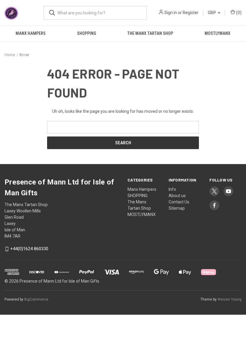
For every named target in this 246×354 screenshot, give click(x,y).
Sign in (170, 12)
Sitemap (177, 208)
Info (172, 189)
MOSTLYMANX (142, 214)
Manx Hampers (31, 33)
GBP (212, 12)
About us (177, 195)
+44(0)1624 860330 (29, 249)
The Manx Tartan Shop (150, 33)
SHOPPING (86, 33)
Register (191, 12)
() (238, 12)
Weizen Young (230, 299)
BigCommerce (36, 299)
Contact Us (179, 202)
